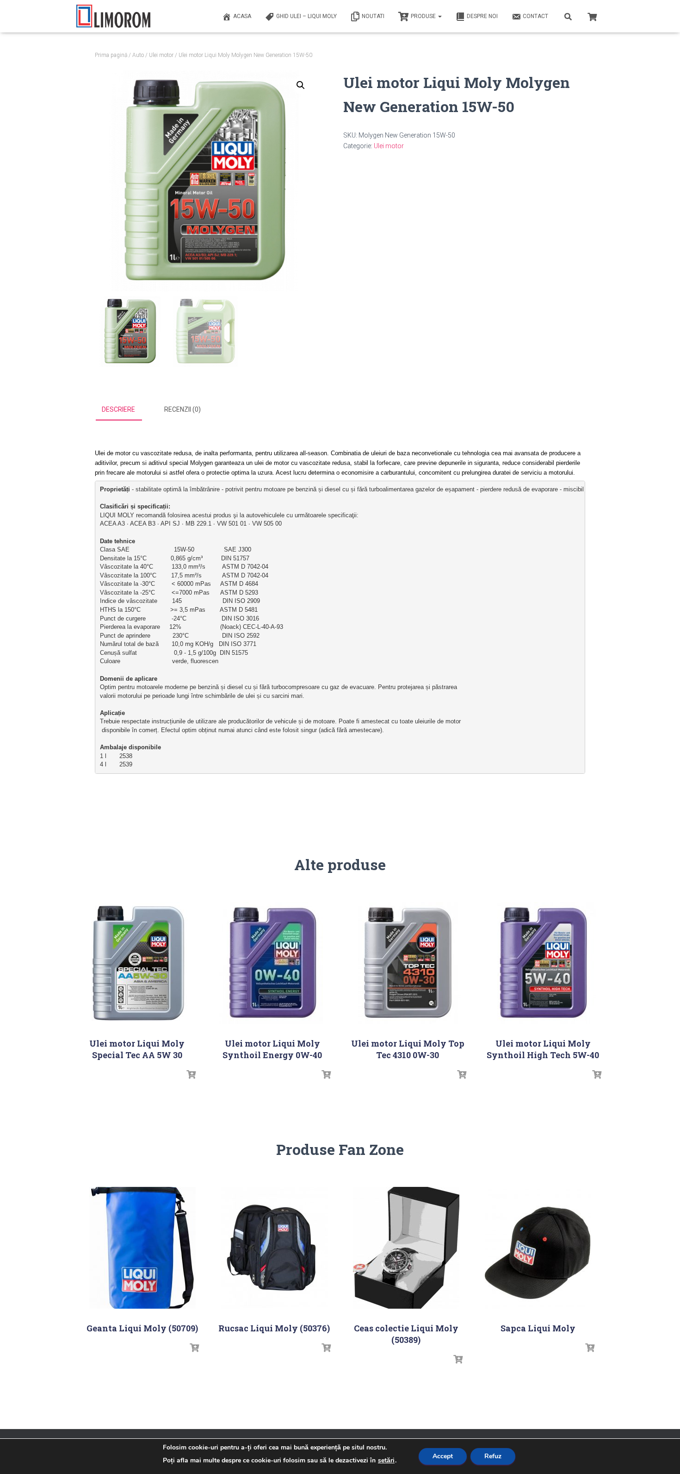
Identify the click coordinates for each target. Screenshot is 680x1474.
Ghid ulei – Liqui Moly (306, 16)
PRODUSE (424, 16)
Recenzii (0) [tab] (182, 409)
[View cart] (592, 16)
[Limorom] (113, 16)
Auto (138, 55)
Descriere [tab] (118, 409)
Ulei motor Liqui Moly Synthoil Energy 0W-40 (272, 1049)
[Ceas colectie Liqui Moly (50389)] (406, 1248)
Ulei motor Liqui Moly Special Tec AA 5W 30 (137, 1049)
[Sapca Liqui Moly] (538, 1248)
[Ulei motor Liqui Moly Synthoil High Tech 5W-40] (543, 963)
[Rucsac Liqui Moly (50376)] (274, 1248)
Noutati (373, 16)
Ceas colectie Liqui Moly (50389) (406, 1334)
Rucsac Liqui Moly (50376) (274, 1328)
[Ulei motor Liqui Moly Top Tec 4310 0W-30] (407, 963)
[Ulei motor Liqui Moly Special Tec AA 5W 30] (137, 963)
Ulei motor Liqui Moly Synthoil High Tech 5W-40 (543, 1049)
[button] (300, 85)
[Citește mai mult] (191, 1074)
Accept (443, 1456)
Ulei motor (161, 55)
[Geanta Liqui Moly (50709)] (142, 1248)
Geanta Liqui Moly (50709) (142, 1328)
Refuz (492, 1456)
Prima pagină (111, 55)
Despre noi (482, 16)
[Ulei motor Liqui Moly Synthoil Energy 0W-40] (272, 963)
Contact (535, 16)
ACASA (242, 16)
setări (386, 1460)
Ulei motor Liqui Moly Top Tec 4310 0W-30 (407, 1049)
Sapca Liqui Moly (538, 1328)
